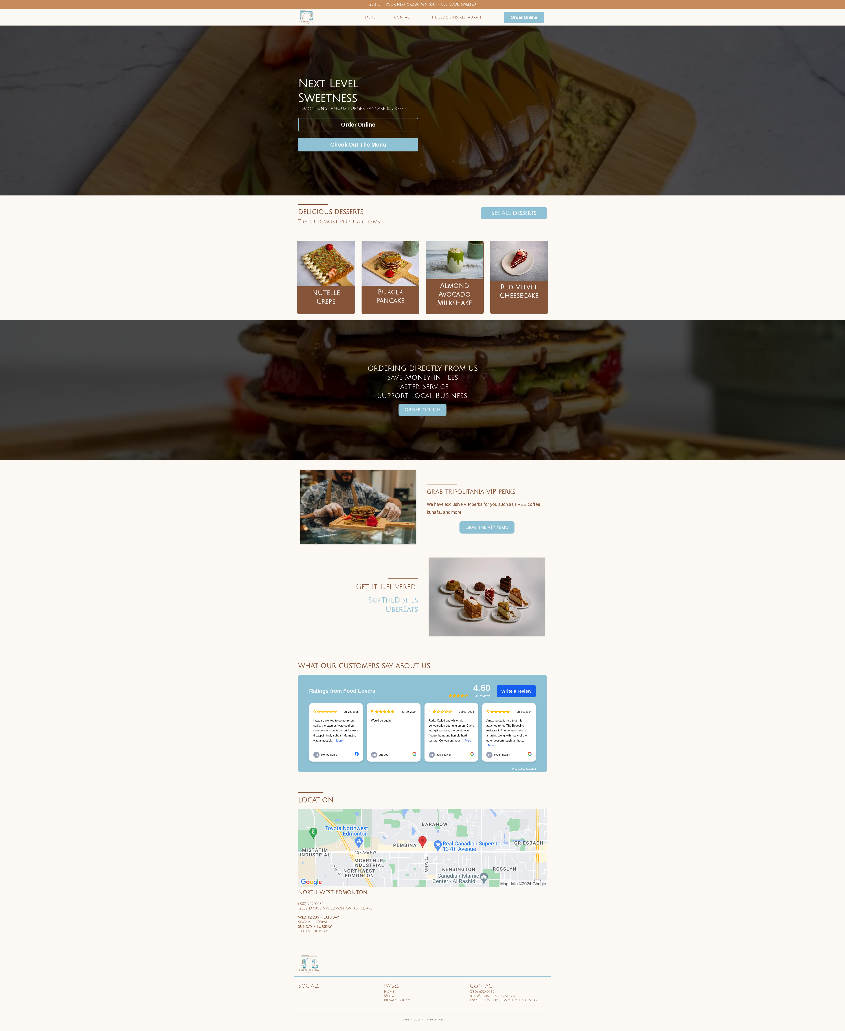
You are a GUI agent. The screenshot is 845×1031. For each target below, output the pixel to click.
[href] (422, 848)
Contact (403, 17)
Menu (371, 17)
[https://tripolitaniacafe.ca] (306, 17)
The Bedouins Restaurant (456, 17)
